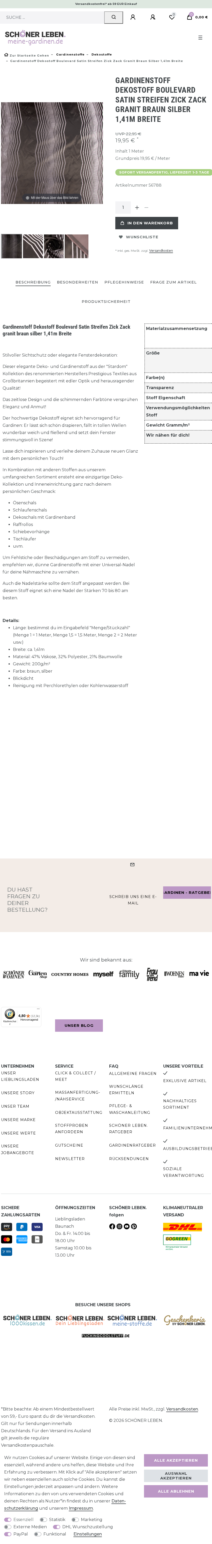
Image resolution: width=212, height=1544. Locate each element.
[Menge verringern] (146, 207)
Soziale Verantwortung (183, 1172)
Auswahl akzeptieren (176, 1475)
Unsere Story (18, 1093)
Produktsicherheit (106, 301)
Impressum (81, 1508)
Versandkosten (161, 251)
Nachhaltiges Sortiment (180, 1104)
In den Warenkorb (150, 223)
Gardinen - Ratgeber (187, 892)
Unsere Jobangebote (17, 1149)
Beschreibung (33, 282)
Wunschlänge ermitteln (126, 1089)
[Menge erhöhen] (137, 207)
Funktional (54, 1534)
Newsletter (70, 1158)
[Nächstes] (99, 153)
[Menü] (38, 1010)
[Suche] (113, 17)
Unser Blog (79, 1025)
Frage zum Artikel (173, 282)
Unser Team (15, 1106)
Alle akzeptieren (176, 1460)
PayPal (20, 1534)
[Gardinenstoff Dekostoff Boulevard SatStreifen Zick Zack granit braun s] (14, 247)
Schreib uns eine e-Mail (133, 899)
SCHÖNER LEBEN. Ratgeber (128, 1128)
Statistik (57, 1519)
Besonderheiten (77, 282)
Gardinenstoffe (70, 54)
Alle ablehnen (176, 1491)
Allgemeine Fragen (133, 1073)
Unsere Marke (18, 1119)
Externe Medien (30, 1526)
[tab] (33, 282)
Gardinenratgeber (132, 1145)
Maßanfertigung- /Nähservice (77, 1095)
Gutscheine (69, 1145)
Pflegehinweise (124, 282)
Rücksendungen (129, 1158)
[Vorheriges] (5, 153)
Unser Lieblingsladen (20, 1076)
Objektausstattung (78, 1112)
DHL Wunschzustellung (87, 1526)
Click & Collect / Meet (75, 1076)
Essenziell (23, 1519)
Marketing (91, 1519)
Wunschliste (142, 237)
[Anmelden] (133, 17)
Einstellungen (87, 1534)
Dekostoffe (101, 54)
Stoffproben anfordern (71, 1128)
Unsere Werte (18, 1133)
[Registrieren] (153, 17)
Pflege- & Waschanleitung (129, 1109)
